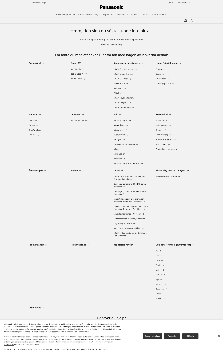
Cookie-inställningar (152, 336)
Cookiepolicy (9, 344)
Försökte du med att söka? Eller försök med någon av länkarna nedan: (111, 55)
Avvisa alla (172, 336)
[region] (111, 336)
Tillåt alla (190, 336)
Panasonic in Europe (38, 3)
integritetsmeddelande (30, 344)
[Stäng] (219, 336)
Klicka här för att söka (111, 44)
